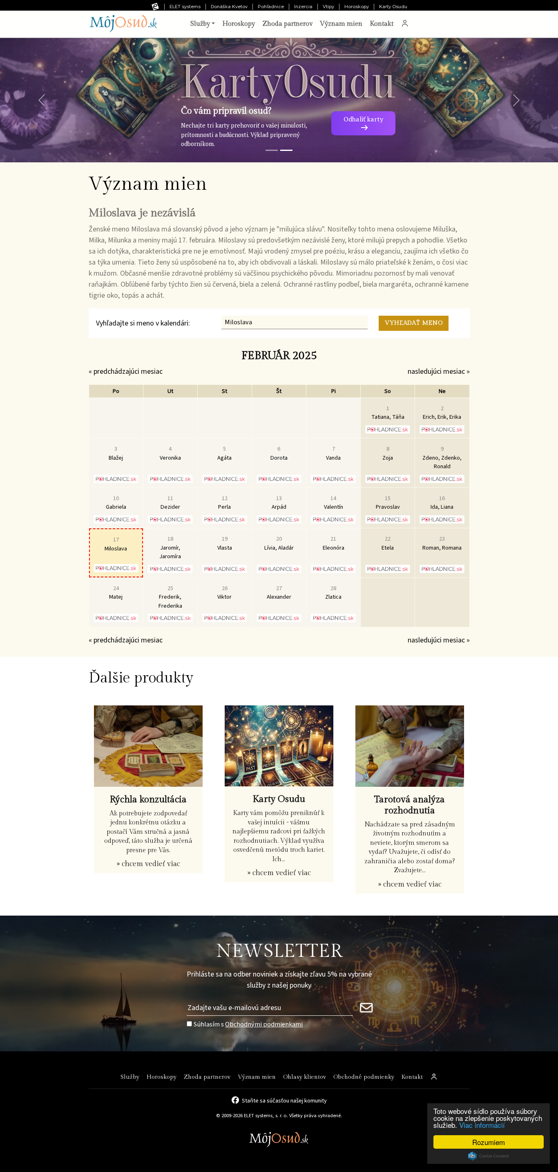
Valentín (333, 503)
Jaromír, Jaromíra (170, 547)
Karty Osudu (393, 6)
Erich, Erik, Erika (442, 413)
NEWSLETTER (279, 951)
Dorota (279, 453)
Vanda (333, 453)
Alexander (279, 593)
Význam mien (341, 24)
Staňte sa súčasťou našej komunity (284, 1100)
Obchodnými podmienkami (264, 1024)
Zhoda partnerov (287, 24)
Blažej (116, 453)
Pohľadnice (271, 6)
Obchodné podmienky (363, 1076)
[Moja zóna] (405, 24)
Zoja (387, 453)
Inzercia (303, 6)
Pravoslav (388, 503)
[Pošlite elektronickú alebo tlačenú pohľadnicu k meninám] (388, 429)
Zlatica (333, 593)
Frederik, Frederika (170, 597)
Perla (224, 503)
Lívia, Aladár (279, 543)
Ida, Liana (442, 503)
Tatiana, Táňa (387, 413)
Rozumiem (488, 1142)
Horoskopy (356, 6)
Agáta (224, 453)
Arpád (279, 503)
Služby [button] (200, 24)
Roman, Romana (442, 543)
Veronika (170, 453)
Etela (388, 543)
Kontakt (381, 24)
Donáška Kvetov (229, 6)
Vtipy (328, 6)
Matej (116, 593)
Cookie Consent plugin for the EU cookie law (488, 1156)
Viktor (224, 593)
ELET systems (185, 6)
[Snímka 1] (272, 150)
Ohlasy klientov (304, 1076)
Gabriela (116, 503)
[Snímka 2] (286, 150)
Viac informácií (482, 1125)
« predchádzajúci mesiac (126, 371)
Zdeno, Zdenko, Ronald (442, 458)
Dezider (170, 503)
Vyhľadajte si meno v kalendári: (143, 323)
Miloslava (116, 544)
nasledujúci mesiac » (439, 371)
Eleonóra (333, 543)
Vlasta (224, 543)
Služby (130, 1076)
